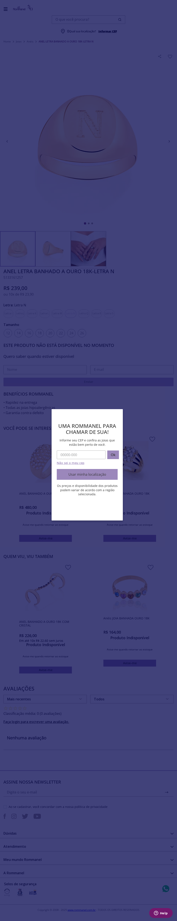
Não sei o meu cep (70, 463)
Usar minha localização (87, 474)
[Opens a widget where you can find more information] (161, 913)
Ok (113, 454)
